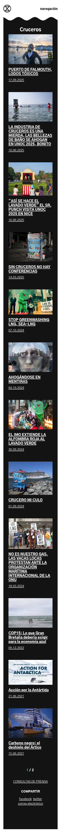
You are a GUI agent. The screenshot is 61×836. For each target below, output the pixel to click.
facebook (25, 799)
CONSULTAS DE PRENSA (30, 781)
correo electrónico (30, 803)
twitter (37, 799)
